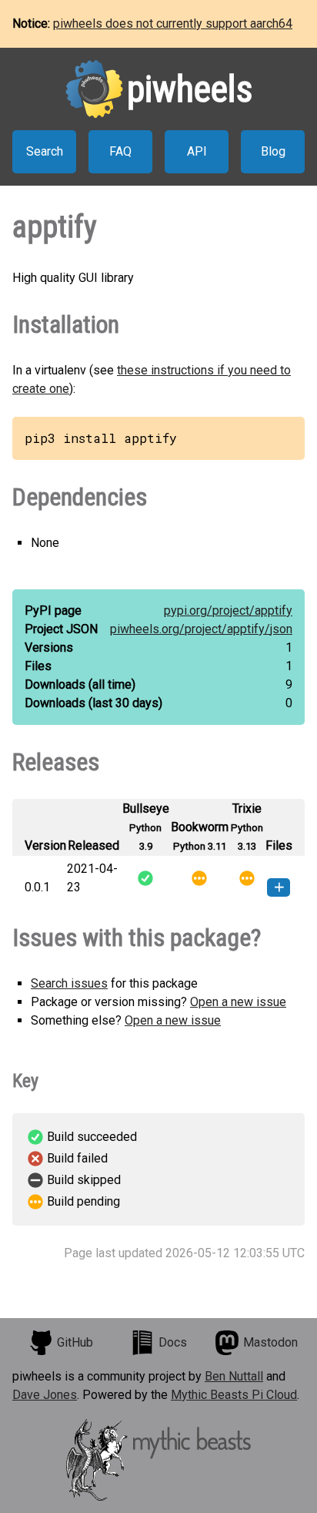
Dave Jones (44, 1394)
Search (44, 151)
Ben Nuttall (234, 1376)
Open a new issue (238, 1002)
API (197, 151)
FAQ (120, 151)
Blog (273, 151)
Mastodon (270, 1342)
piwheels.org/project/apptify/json (201, 629)
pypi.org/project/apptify (228, 610)
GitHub (75, 1342)
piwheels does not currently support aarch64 (172, 23)
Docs (172, 1342)
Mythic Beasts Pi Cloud (234, 1394)
